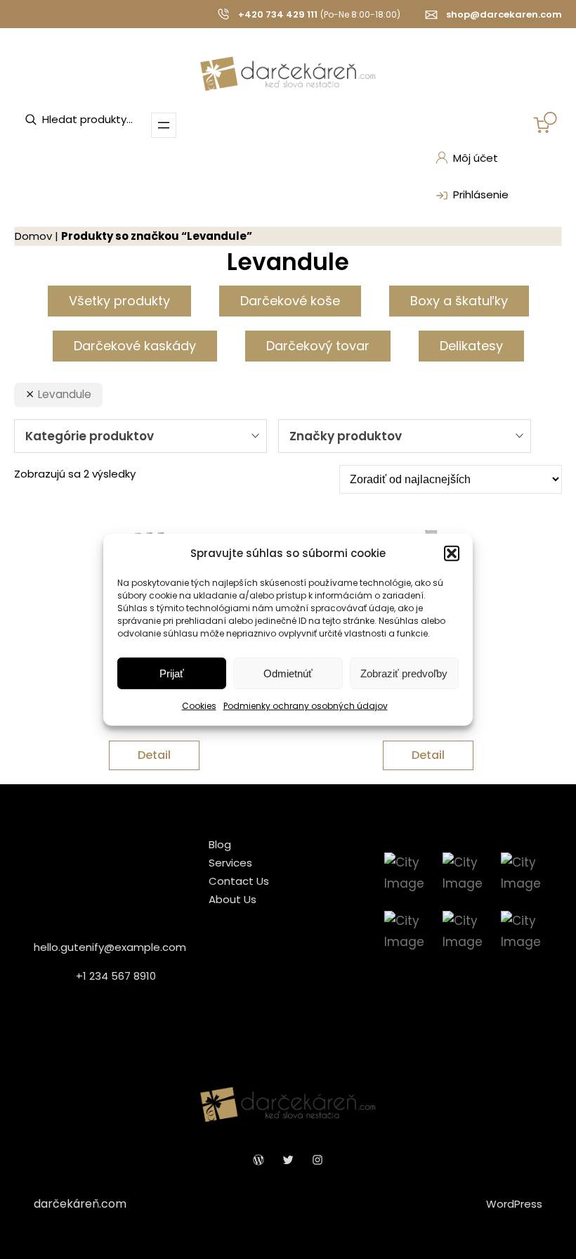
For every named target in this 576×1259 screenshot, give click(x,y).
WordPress (514, 1203)
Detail (154, 755)
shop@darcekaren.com (504, 14)
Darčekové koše (290, 300)
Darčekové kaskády (135, 345)
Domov (33, 236)
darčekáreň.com (80, 1204)
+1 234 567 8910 (116, 976)
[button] (452, 554)
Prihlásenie (481, 194)
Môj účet (475, 158)
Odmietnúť (288, 673)
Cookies (199, 706)
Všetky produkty (119, 300)
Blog (220, 844)
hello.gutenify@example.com (110, 947)
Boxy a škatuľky (459, 300)
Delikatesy (471, 345)
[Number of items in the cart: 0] (545, 122)
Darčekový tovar (317, 345)
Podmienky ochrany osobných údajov (305, 706)
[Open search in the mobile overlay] (95, 120)
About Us (232, 899)
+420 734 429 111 (278, 14)
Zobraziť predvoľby (403, 673)
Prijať (171, 673)
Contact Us (239, 881)
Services (230, 862)
